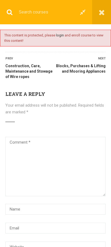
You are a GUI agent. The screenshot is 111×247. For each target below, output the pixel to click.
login (60, 35)
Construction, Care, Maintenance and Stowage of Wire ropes (29, 71)
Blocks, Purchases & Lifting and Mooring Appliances (81, 68)
